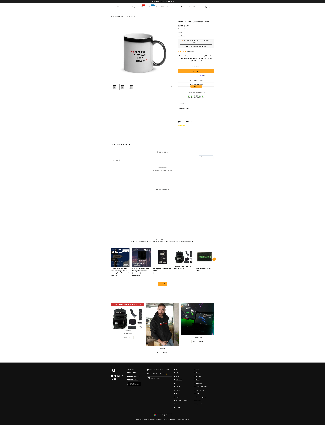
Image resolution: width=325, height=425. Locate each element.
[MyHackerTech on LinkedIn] (112, 379)
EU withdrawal (134, 384)
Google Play (137, 376)
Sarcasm (198, 400)
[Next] (214, 259)
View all (162, 284)
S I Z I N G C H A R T (182, 113)
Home (112, 16)
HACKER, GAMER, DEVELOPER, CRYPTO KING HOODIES (173, 241)
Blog (177, 383)
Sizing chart (179, 379)
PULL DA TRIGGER (127, 337)
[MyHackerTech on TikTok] (122, 376)
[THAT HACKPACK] (127, 317)
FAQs (177, 373)
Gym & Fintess (200, 390)
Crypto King (199, 383)
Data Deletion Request (182, 400)
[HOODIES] (162, 324)
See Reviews (190, 51)
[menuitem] (127, 6)
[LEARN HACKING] (197, 319)
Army (197, 393)
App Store (133, 379)
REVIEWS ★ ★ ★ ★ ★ (183, 108)
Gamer (197, 379)
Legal (177, 397)
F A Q (179, 117)
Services (178, 386)
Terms (177, 393)
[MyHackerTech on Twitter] (115, 376)
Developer (199, 376)
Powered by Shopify (183, 419)
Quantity (180, 32)
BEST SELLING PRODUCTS (141, 241)
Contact (178, 376)
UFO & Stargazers (201, 397)
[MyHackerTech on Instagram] (118, 376)
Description (181, 103)
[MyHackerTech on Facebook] (112, 376)
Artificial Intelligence (201, 386)
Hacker (198, 373)
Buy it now (196, 71)
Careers (178, 404)
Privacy (178, 390)
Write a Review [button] (207, 157)
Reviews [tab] (115, 160)
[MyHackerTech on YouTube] (115, 379)
